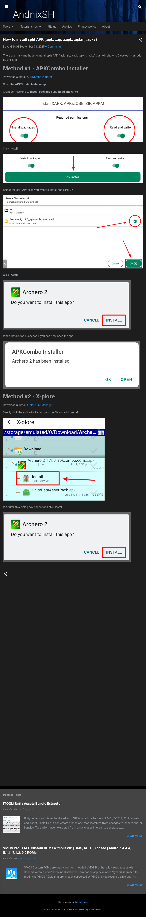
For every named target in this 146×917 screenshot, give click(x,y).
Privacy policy (87, 26)
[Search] (140, 8)
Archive (67, 26)
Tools (9, 26)
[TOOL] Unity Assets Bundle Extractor (32, 804)
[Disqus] (73, 632)
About (106, 26)
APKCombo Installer (39, 77)
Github (52, 26)
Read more (134, 836)
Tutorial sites (31, 26)
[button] (140, 40)
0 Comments (53, 46)
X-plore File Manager (39, 405)
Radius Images (81, 902)
